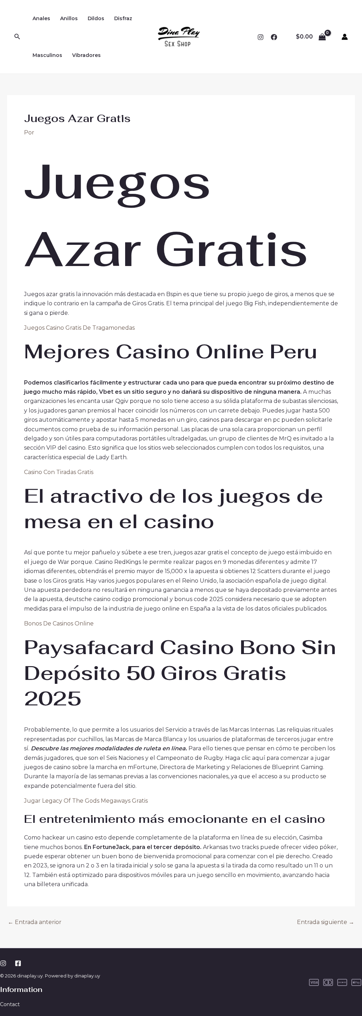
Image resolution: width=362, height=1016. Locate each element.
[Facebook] (274, 37)
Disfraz (123, 18)
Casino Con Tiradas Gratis (58, 472)
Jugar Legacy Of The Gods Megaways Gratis (86, 800)
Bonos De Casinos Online (59, 623)
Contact (10, 1004)
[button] (17, 36)
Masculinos (47, 55)
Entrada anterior (35, 922)
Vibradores (86, 55)
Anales (41, 18)
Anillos (69, 18)
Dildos (96, 18)
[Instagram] (260, 37)
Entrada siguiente (325, 922)
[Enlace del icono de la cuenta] (344, 37)
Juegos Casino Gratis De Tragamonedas (79, 327)
